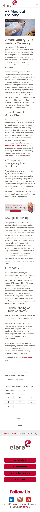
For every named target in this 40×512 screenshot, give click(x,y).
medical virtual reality (13, 145)
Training (21, 390)
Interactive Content (20, 473)
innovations (10, 372)
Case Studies (10, 376)
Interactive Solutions (14, 379)
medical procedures (13, 386)
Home (6, 433)
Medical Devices (11, 383)
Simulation (28, 386)
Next (20, 426)
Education (22, 376)
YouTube (28, 499)
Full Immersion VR (25, 358)
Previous (20, 418)
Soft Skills (20, 479)
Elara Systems (19, 504)
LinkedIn (11, 499)
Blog (14, 433)
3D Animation (23, 372)
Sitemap (25, 506)
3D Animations (20, 466)
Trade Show (9, 390)
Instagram (20, 499)
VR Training (9, 394)
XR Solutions (20, 460)
